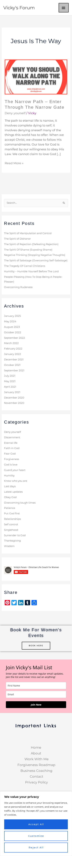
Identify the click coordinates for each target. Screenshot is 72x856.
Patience (9, 508)
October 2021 (12, 365)
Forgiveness (11, 459)
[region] (36, 823)
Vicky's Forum (19, 7)
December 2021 (13, 359)
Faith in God (11, 448)
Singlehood (11, 529)
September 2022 (14, 337)
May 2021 (9, 381)
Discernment (12, 437)
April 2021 (10, 386)
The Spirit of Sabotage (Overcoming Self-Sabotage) (35, 260)
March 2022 (11, 343)
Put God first (12, 513)
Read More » (14, 163)
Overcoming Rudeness (18, 287)
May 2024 (10, 321)
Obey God (10, 497)
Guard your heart (14, 470)
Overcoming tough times (19, 502)
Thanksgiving (12, 540)
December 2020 (14, 397)
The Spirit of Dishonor (17, 238)
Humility (9, 475)
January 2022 (12, 354)
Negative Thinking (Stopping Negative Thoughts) (34, 255)
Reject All (36, 847)
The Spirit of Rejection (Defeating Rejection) (31, 244)
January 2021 (12, 392)
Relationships (12, 518)
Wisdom (9, 546)
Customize (36, 835)
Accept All (36, 824)
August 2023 (12, 326)
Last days (10, 486)
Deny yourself (15, 113)
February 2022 (13, 348)
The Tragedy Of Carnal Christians (24, 265)
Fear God (10, 453)
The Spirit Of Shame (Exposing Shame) (28, 249)
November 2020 (14, 402)
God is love (10, 464)
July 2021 (9, 375)
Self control (11, 524)
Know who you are (15, 480)
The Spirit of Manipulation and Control (28, 233)
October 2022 (12, 332)
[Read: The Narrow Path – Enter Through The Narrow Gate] (36, 77)
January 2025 (12, 315)
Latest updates (13, 491)
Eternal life (10, 442)
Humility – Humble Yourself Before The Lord (31, 271)
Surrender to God (15, 535)
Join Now (36, 704)
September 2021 (14, 370)
